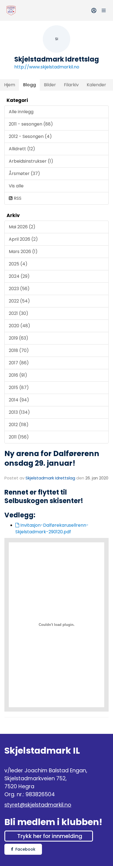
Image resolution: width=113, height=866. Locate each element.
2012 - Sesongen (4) (30, 136)
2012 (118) (19, 424)
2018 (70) (19, 350)
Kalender (96, 85)
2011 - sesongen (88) (31, 124)
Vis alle (16, 186)
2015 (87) (19, 387)
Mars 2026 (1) (23, 251)
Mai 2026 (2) (22, 227)
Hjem (9, 85)
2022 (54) (19, 301)
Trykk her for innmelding (49, 836)
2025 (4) (18, 264)
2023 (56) (19, 288)
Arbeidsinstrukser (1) (31, 161)
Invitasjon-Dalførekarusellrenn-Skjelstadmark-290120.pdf (52, 528)
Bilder (50, 85)
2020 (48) (19, 326)
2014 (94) (19, 400)
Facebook (25, 849)
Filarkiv (71, 85)
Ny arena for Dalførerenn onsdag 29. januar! (51, 458)
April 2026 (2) (23, 239)
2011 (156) (19, 437)
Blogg (29, 85)
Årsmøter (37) (24, 173)
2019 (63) (18, 338)
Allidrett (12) (22, 149)
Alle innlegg (21, 112)
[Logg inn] (94, 10)
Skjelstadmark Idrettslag (50, 478)
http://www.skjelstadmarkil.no (46, 67)
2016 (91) (18, 375)
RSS (17, 198)
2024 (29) (19, 276)
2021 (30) (18, 313)
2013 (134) (19, 412)
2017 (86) (19, 363)
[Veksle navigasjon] (104, 10)
